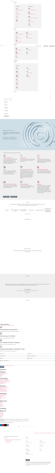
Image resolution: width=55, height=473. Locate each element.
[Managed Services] (16, 36)
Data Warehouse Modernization (9, 184)
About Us (18, 65)
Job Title (1, 358)
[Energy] (17, 16)
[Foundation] (27, 67)
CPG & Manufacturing (19, 10)
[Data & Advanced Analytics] (16, 32)
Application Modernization (42, 169)
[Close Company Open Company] (14, 62)
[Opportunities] (27, 75)
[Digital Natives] (17, 12)
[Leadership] (17, 75)
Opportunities (28, 76)
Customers (17, 73)
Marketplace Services (19, 41)
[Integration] (29, 24)
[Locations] (17, 79)
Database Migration (31, 21)
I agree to (7, 365)
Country (27, 449)
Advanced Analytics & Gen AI (32, 10)
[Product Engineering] (27, 32)
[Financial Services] (27, 48)
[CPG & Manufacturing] (17, 9)
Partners (17, 84)
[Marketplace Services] (16, 40)
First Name (2, 353)
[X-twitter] (5, 425)
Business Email (30, 358)
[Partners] (17, 83)
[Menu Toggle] (12, 1)
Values (17, 88)
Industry (17, 6)
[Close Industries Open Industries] (14, 45)
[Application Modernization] (29, 12)
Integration (29, 25)
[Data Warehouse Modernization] (29, 16)
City (40, 449)
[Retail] (17, 20)
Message (27, 453)
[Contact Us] (17, 68)
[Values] (17, 87)
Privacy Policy (43, 464)
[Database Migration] (29, 20)
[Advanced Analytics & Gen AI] (29, 9)
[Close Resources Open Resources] (18, 60)
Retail (17, 21)
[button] (3, 285)
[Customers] (17, 72)
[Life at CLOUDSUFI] (27, 71)
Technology (30, 6)
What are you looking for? (4, 360)
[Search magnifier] (39, 46)
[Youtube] (3, 425)
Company (27, 445)
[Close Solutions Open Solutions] (14, 3)
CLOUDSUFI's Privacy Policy (8, 365)
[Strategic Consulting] (27, 36)
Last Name (29, 353)
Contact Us (17, 69)
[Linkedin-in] (1, 425)
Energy (17, 57)
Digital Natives (18, 53)
